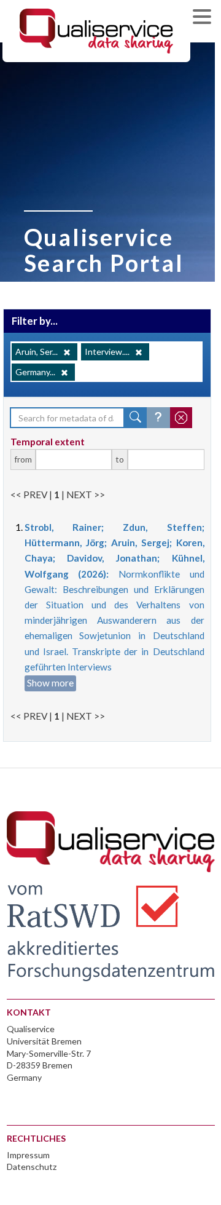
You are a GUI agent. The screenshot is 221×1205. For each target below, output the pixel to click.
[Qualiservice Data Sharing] (96, 30)
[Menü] (205, 18)
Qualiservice (31, 1029)
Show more (50, 682)
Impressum (28, 1155)
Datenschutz (31, 1166)
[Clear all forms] (181, 417)
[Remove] (67, 352)
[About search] (158, 417)
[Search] (136, 417)
